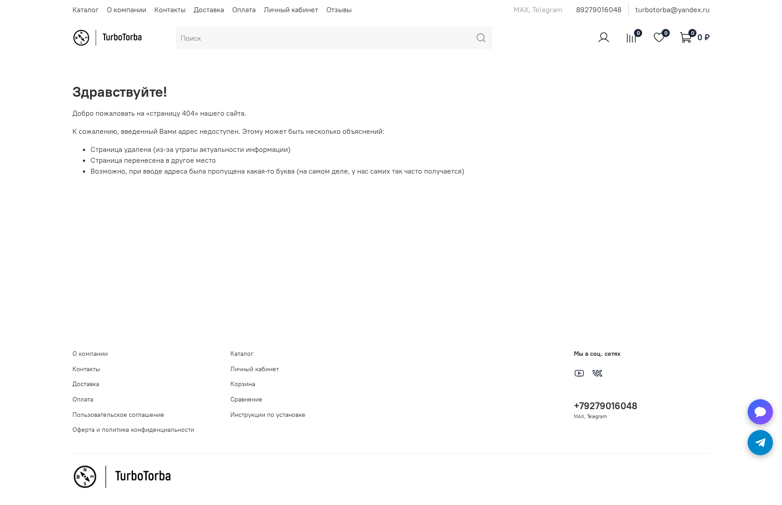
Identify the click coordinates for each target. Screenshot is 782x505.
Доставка (209, 9)
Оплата (244, 9)
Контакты (170, 9)
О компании (126, 9)
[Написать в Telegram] (760, 442)
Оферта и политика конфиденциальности (133, 429)
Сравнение (246, 399)
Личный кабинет (291, 9)
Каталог (85, 9)
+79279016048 (605, 406)
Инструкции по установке (267, 415)
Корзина (242, 384)
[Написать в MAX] (760, 412)
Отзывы (339, 9)
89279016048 (598, 9)
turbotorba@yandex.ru (672, 9)
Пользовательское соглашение (118, 415)
